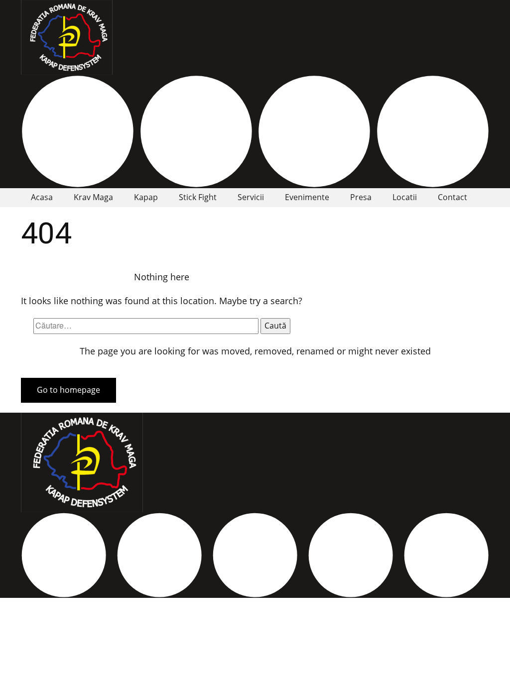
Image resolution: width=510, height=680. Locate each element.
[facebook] (77, 131)
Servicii (251, 197)
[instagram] (196, 131)
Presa (361, 197)
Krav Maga (93, 197)
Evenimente (307, 197)
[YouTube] (433, 131)
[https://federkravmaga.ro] (67, 37)
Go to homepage (68, 389)
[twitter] (159, 555)
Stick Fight (198, 197)
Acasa (42, 197)
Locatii (404, 197)
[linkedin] (350, 555)
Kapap (146, 197)
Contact (452, 197)
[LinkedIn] (314, 131)
